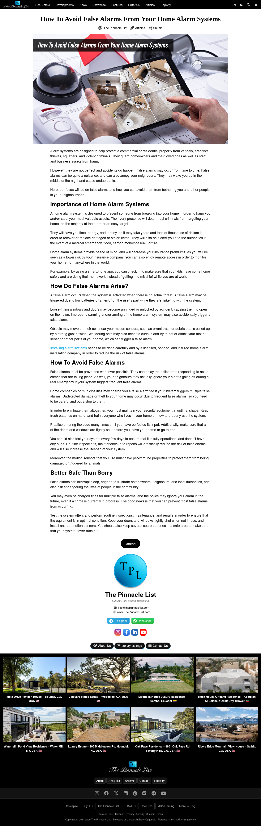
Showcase (99, 5)
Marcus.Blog (187, 806)
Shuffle (158, 28)
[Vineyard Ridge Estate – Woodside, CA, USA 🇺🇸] (98, 691)
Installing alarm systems (68, 347)
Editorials (134, 5)
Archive (130, 781)
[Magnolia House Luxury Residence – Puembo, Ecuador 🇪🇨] (162, 691)
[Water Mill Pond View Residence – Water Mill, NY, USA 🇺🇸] (34, 741)
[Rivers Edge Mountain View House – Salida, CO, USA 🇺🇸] (227, 741)
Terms (159, 813)
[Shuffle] (241, 4)
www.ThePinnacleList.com (133, 612)
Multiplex (120, 813)
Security (140, 813)
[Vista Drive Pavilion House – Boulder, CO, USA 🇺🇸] (34, 691)
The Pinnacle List (115, 28)
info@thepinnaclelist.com (133, 607)
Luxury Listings (132, 645)
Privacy (130, 813)
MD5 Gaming (165, 806)
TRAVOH (130, 806)
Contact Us (160, 645)
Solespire (72, 806)
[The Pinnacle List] (130, 767)
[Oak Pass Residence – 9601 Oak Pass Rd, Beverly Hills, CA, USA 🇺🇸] (162, 741)
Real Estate (42, 5)
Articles (150, 5)
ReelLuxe (146, 806)
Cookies (102, 813)
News (83, 5)
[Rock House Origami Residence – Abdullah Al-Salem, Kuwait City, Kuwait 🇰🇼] (227, 691)
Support (150, 813)
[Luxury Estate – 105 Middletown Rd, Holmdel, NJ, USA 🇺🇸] (98, 741)
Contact (144, 781)
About (100, 781)
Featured (116, 5)
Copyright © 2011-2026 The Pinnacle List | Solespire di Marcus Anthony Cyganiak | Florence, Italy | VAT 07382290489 (130, 819)
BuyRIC (88, 806)
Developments (65, 5)
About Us (104, 645)
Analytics (114, 781)
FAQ (111, 813)
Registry (165, 5)
